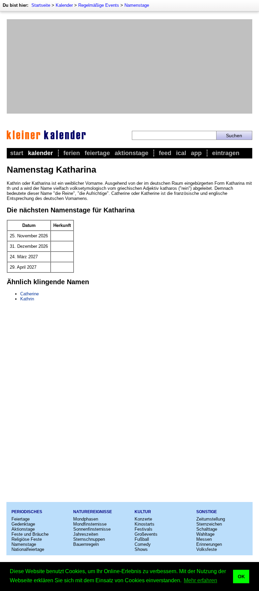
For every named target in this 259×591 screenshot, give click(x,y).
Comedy (143, 544)
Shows (141, 549)
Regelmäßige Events (98, 5)
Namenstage (136, 5)
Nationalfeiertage (27, 549)
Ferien (71, 153)
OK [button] (241, 576)
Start (16, 153)
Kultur (143, 511)
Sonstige (206, 511)
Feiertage (97, 153)
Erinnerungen (209, 544)
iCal (181, 153)
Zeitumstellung (210, 519)
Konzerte (143, 519)
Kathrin (27, 298)
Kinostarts (144, 524)
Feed (165, 153)
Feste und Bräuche (30, 534)
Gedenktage (23, 524)
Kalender (64, 5)
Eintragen (225, 153)
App (196, 153)
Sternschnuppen (89, 539)
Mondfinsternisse (90, 524)
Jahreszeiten (85, 534)
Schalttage (206, 529)
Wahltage (205, 534)
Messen (204, 539)
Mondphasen (85, 519)
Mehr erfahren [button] (200, 580)
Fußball (142, 539)
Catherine (29, 293)
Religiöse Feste (26, 539)
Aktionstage (131, 153)
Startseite (40, 5)
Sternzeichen (209, 524)
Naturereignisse (92, 511)
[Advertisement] (129, 66)
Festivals (143, 529)
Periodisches (26, 511)
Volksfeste (206, 549)
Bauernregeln (86, 544)
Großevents (146, 534)
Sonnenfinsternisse (92, 529)
